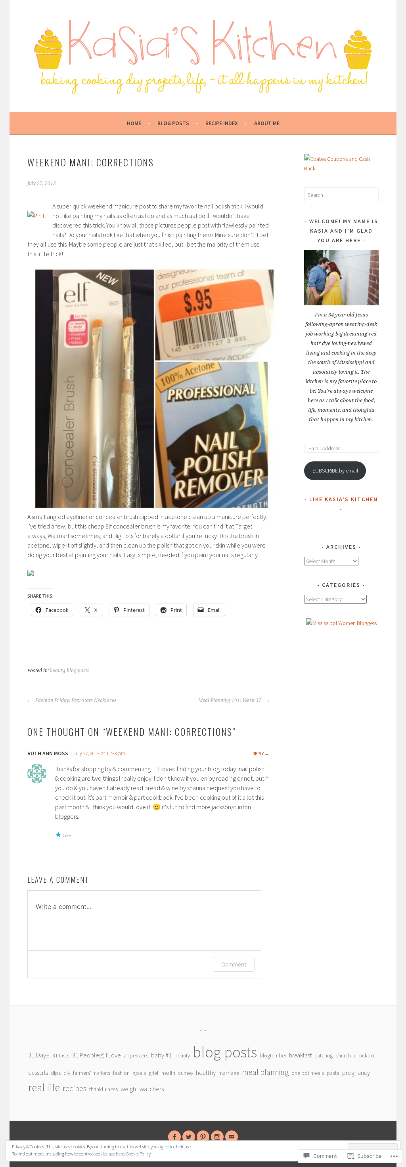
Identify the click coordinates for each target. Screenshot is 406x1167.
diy (66, 1072)
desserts (38, 1072)
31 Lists (60, 1055)
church (343, 1055)
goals (139, 1072)
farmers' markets (91, 1072)
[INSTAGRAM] (217, 1136)
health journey (177, 1072)
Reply (258, 753)
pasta (333, 1072)
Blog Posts (173, 123)
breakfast (300, 1055)
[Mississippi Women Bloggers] (341, 623)
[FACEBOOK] (174, 1136)
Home (134, 123)
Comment (233, 964)
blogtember (273, 1055)
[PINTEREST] (203, 1136)
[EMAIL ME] (231, 1136)
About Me (267, 123)
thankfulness (103, 1089)
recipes (74, 1088)
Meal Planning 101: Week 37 (230, 700)
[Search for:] (341, 195)
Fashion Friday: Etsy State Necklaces (75, 700)
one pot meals (307, 1072)
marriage (228, 1072)
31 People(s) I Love (96, 1055)
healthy (206, 1072)
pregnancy (356, 1072)
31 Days (39, 1055)
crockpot (365, 1055)
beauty (57, 670)
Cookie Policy (138, 1154)
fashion (121, 1072)
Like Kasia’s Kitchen (343, 499)
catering (323, 1055)
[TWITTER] (188, 1136)
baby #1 (161, 1055)
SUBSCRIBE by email (335, 470)
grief (154, 1072)
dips (56, 1072)
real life (44, 1087)
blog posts (78, 670)
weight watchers (142, 1089)
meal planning (265, 1072)
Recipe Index (221, 123)
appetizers (136, 1055)
